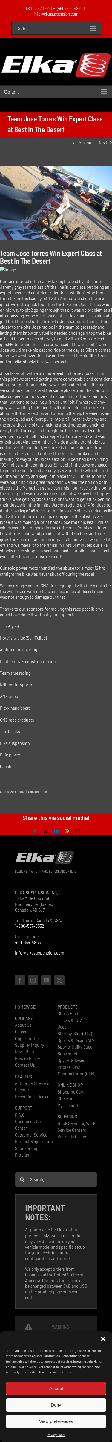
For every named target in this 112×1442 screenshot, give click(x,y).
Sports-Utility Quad (75, 1046)
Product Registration (34, 1141)
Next (103, 142)
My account (68, 1105)
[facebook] (20, 980)
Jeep (62, 1026)
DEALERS (23, 1076)
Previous (85, 142)
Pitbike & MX (69, 1067)
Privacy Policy (56, 1434)
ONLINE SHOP (70, 1085)
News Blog (24, 1051)
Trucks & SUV (70, 1020)
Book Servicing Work (76, 1123)
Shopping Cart (71, 1091)
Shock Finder (70, 1013)
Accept (56, 1388)
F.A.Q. (20, 1114)
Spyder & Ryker (71, 1060)
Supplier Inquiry (29, 1045)
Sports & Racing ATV (76, 1040)
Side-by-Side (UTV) (75, 1033)
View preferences (56, 1421)
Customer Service (31, 1134)
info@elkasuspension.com (56, 13)
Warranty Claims (72, 1136)
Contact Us (25, 1065)
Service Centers (72, 1130)
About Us (23, 1025)
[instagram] (33, 980)
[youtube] (46, 980)
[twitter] (59, 980)
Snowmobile (69, 1053)
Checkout (66, 1098)
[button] (103, 1339)
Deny (56, 1404)
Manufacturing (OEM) (76, 1073)
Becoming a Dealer (32, 1096)
